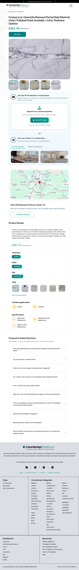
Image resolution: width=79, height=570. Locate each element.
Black (33, 518)
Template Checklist (49, 544)
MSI (47, 524)
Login (21, 473)
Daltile (5, 560)
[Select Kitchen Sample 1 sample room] (25, 157)
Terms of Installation (49, 552)
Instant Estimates (54, 473)
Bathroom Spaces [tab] (35, 147)
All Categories (67, 513)
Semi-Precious (36, 501)
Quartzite (34, 499)
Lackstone (49, 511)
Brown (33, 523)
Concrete (65, 505)
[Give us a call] (52, 467)
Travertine (34, 509)
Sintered (34, 504)
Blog (43, 555)
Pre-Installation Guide (49, 547)
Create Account (31, 473)
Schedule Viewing (22, 214)
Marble (33, 493)
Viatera (48, 506)
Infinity (48, 496)
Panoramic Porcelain (53, 530)
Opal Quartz (50, 499)
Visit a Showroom (8, 488)
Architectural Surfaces (10, 544)
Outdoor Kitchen (68, 499)
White (33, 515)
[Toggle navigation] (71, 5)
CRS (4, 549)
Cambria (49, 488)
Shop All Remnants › (19, 295)
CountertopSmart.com (10, 567)
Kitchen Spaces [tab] (18, 147)
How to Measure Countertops (52, 549)
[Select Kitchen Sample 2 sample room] (54, 157)
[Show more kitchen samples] (67, 157)
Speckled (65, 510)
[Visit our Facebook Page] (27, 467)
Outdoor (65, 496)
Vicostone (49, 509)
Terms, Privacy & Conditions (66, 567)
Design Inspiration (48, 542)
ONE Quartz (50, 527)
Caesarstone (50, 486)
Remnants (6, 486)
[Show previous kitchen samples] (11, 157)
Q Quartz (49, 504)
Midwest (5, 557)
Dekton (48, 493)
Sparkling (65, 508)
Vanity (64, 491)
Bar (63, 493)
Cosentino (49, 522)
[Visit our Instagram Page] (35, 467)
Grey (32, 521)
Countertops (7, 483)
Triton (48, 517)
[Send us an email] (44, 467)
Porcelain (34, 496)
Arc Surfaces (50, 514)
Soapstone (34, 506)
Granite (33, 488)
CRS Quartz (50, 491)
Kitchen (64, 486)
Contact (42, 473)
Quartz (33, 486)
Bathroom (65, 488)
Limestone (34, 491)
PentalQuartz (50, 501)
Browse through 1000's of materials (38, 1)
